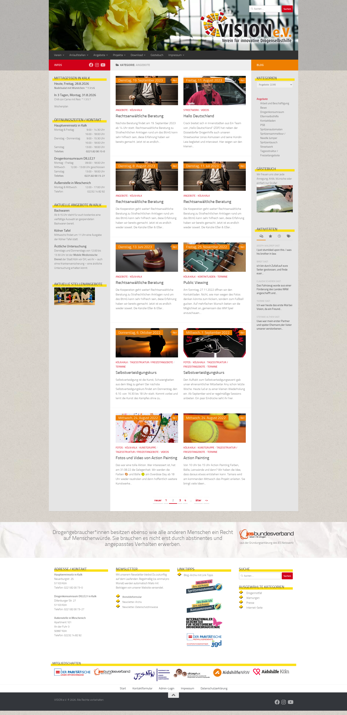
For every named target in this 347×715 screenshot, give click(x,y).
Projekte (118, 55)
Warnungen (253, 598)
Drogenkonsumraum (272, 112)
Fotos (187, 362)
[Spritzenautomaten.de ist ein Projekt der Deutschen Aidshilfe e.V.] (204, 594)
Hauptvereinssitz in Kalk (70, 125)
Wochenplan (61, 106)
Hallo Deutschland (198, 116)
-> (206, 500)
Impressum (175, 55)
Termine (222, 276)
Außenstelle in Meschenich (72, 183)
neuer (158, 500)
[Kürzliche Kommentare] (261, 236)
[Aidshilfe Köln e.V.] (271, 675)
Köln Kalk (136, 110)
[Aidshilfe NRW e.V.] (231, 677)
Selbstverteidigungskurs (136, 372)
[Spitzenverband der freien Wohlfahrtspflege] (72, 676)
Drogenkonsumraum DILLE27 (74, 158)
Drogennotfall (254, 593)
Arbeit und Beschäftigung (274, 103)
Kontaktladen (206, 276)
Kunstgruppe (147, 447)
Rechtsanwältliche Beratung (139, 116)
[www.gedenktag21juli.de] (204, 629)
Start (123, 688)
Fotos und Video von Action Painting (146, 458)
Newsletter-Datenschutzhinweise (140, 607)
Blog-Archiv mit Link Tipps (198, 575)
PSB (262, 125)
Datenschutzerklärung (214, 688)
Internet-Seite (254, 607)
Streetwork (191, 110)
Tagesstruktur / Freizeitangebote (151, 362)
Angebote (99, 55)
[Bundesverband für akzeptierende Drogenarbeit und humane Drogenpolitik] (191, 678)
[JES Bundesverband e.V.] (112, 676)
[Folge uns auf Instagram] (97, 65)
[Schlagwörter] (288, 236)
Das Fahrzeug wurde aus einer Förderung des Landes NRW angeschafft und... (274, 289)
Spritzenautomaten (271, 129)
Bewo (263, 107)
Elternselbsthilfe (269, 116)
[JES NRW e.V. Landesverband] (152, 682)
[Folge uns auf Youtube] (102, 65)
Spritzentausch (268, 142)
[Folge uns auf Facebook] (91, 65)
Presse (250, 602)
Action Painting (196, 458)
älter (198, 500)
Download (137, 55)
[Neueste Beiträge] (279, 236)
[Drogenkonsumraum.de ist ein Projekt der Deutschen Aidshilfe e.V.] (204, 613)
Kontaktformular (142, 688)
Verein (58, 55)
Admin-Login (166, 688)
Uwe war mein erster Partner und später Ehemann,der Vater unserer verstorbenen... (274, 324)
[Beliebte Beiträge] (270, 236)
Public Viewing (195, 282)
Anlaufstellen (77, 55)
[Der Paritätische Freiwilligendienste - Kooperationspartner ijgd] (204, 648)
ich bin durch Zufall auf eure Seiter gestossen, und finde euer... (272, 269)
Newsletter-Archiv (132, 602)
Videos (205, 110)
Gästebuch (157, 55)
